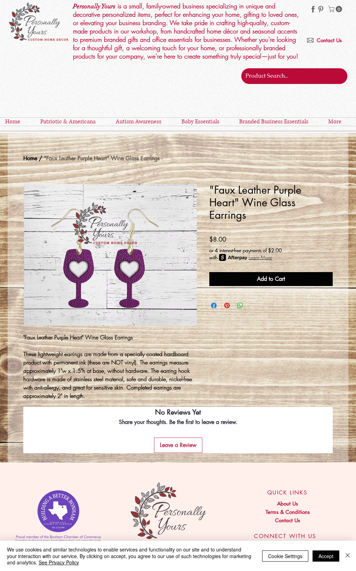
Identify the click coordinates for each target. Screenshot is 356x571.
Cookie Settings (285, 556)
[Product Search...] (340, 76)
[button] (335, 9)
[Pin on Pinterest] (227, 305)
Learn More (260, 257)
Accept (325, 556)
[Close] (347, 555)
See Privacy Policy (59, 562)
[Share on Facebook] (214, 305)
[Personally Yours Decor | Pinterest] (320, 9)
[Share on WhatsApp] (240, 305)
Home (30, 158)
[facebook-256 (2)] (313, 9)
